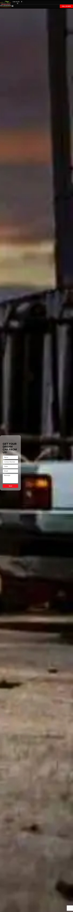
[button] (12, 6)
